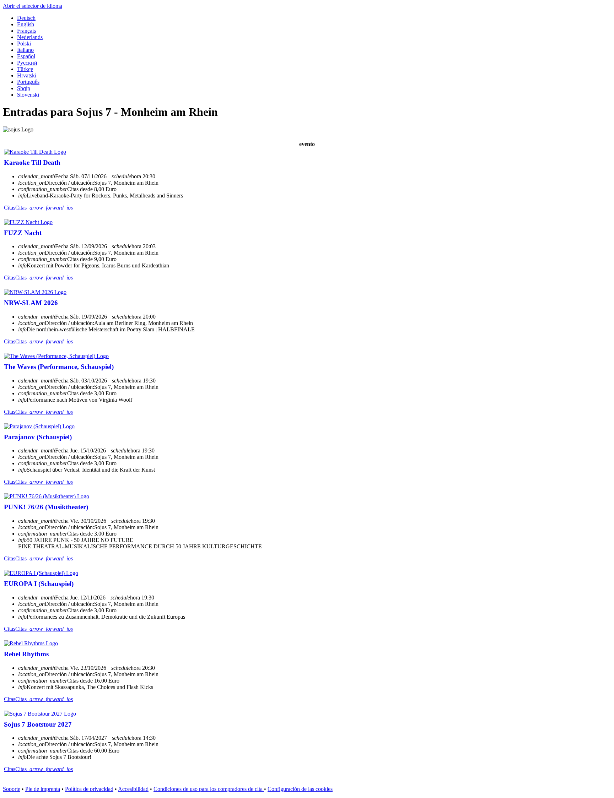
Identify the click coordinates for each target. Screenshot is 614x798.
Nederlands (30, 37)
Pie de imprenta (42, 789)
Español (26, 56)
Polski (24, 43)
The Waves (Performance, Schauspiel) (59, 366)
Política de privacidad (89, 789)
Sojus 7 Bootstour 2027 (38, 724)
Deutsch (26, 18)
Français (26, 31)
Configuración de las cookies (300, 789)
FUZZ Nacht (23, 233)
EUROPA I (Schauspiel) (39, 583)
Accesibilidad (133, 789)
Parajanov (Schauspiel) (38, 437)
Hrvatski (26, 75)
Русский (27, 63)
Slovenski (28, 95)
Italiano (25, 50)
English (25, 24)
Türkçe (25, 69)
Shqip (23, 88)
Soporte (11, 789)
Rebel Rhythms (26, 654)
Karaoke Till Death (32, 162)
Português (28, 82)
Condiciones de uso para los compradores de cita (209, 789)
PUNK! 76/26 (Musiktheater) (46, 507)
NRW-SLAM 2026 (31, 302)
